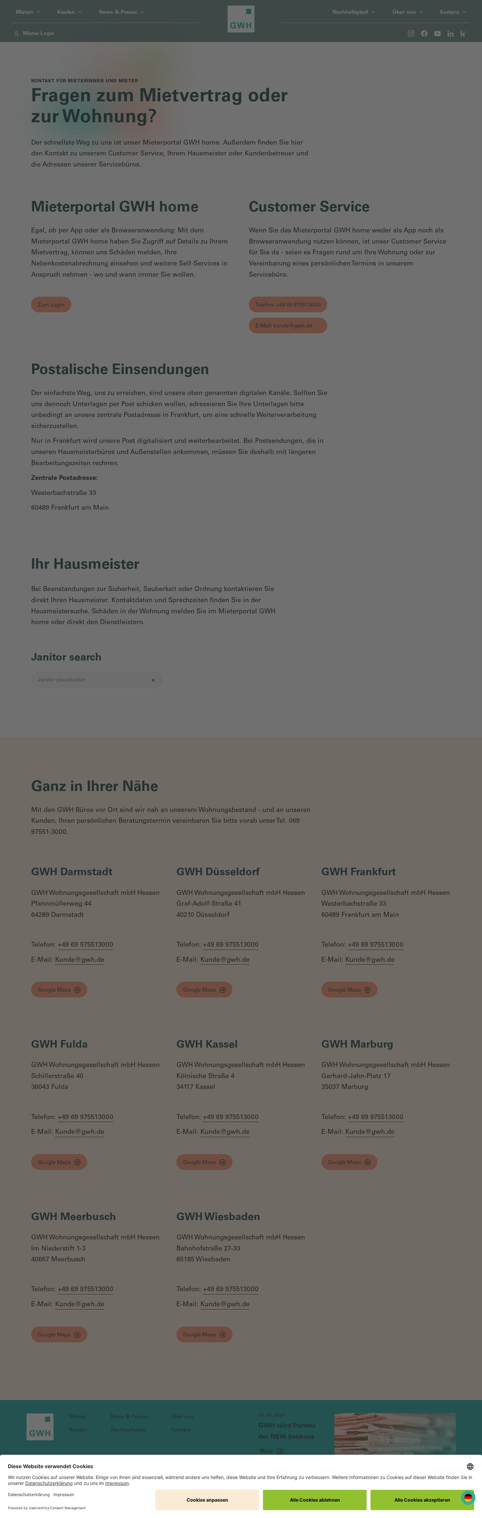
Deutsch (468, 1498)
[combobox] (468, 1498)
